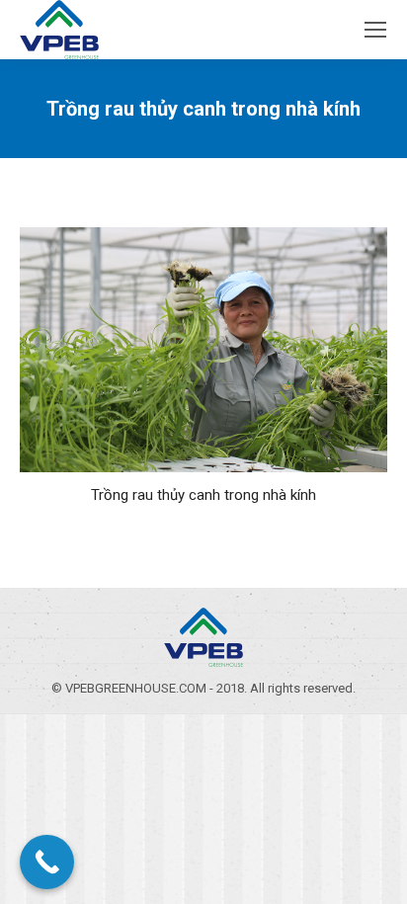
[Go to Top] (375, 872)
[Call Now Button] (47, 862)
